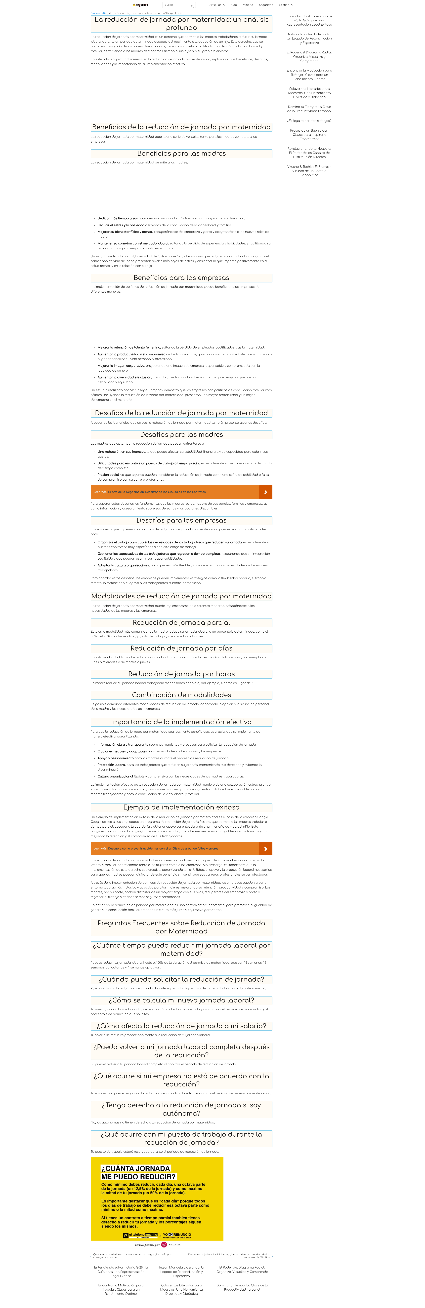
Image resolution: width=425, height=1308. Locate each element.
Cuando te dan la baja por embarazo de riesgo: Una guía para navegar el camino (133, 1256)
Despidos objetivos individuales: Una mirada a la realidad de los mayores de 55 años (229, 1256)
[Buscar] (192, 6)
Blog (234, 4)
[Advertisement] (181, 93)
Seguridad (266, 4)
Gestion (284, 4)
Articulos (215, 4)
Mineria (248, 4)
